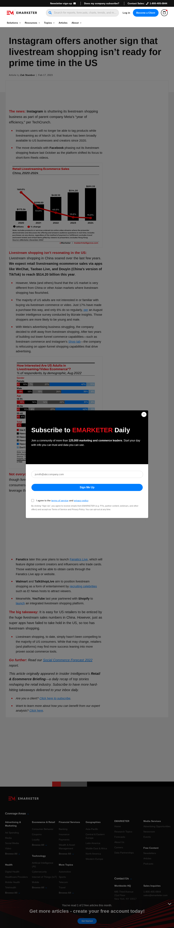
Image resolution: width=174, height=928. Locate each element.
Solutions (12, 22)
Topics (48, 22)
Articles (63, 22)
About (75, 22)
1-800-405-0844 (158, 3)
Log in (126, 12)
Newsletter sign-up (61, 3)
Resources (31, 22)
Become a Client (145, 12)
